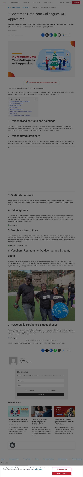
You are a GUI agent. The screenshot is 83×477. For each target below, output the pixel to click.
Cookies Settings (62, 469)
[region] (41, 471)
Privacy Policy (38, 469)
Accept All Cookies (61, 473)
